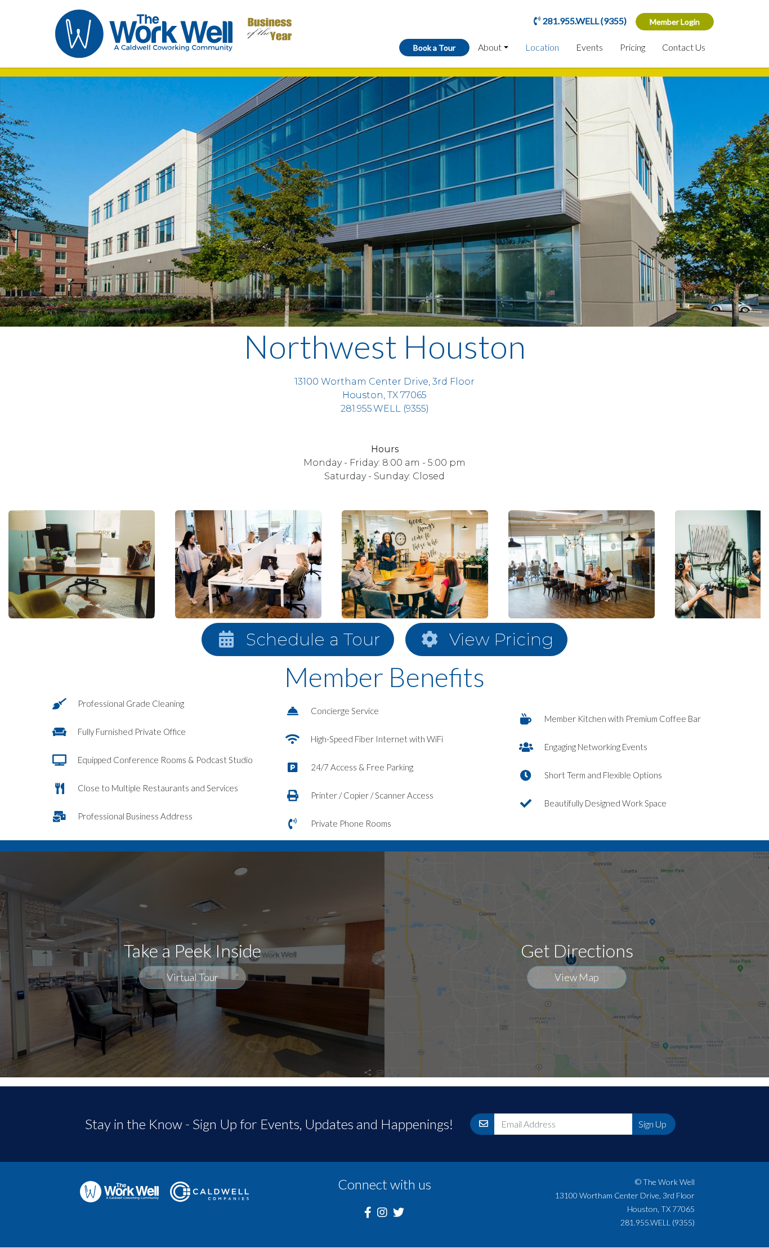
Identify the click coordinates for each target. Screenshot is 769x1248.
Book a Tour (434, 47)
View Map (577, 977)
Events (589, 47)
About (490, 47)
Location (542, 47)
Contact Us (683, 47)
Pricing (632, 47)
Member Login (675, 21)
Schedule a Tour (313, 639)
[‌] (368, 1212)
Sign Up (652, 1123)
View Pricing (501, 639)
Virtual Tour (192, 977)
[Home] (144, 34)
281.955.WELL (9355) (585, 20)
